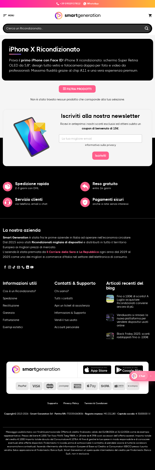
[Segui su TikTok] (14, 267)
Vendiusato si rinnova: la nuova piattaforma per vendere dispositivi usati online (132, 320)
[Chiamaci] (23, 267)
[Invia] (146, 28)
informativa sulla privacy (100, 145)
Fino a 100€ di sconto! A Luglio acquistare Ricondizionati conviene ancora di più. (133, 301)
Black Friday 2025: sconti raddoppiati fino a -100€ (133, 335)
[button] (8, 15)
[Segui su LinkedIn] (27, 267)
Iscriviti (100, 155)
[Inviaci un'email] (18, 267)
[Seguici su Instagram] (9, 267)
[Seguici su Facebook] (5, 267)
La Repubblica (89, 251)
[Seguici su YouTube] (31, 267)
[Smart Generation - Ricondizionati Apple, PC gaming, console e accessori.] (77, 16)
